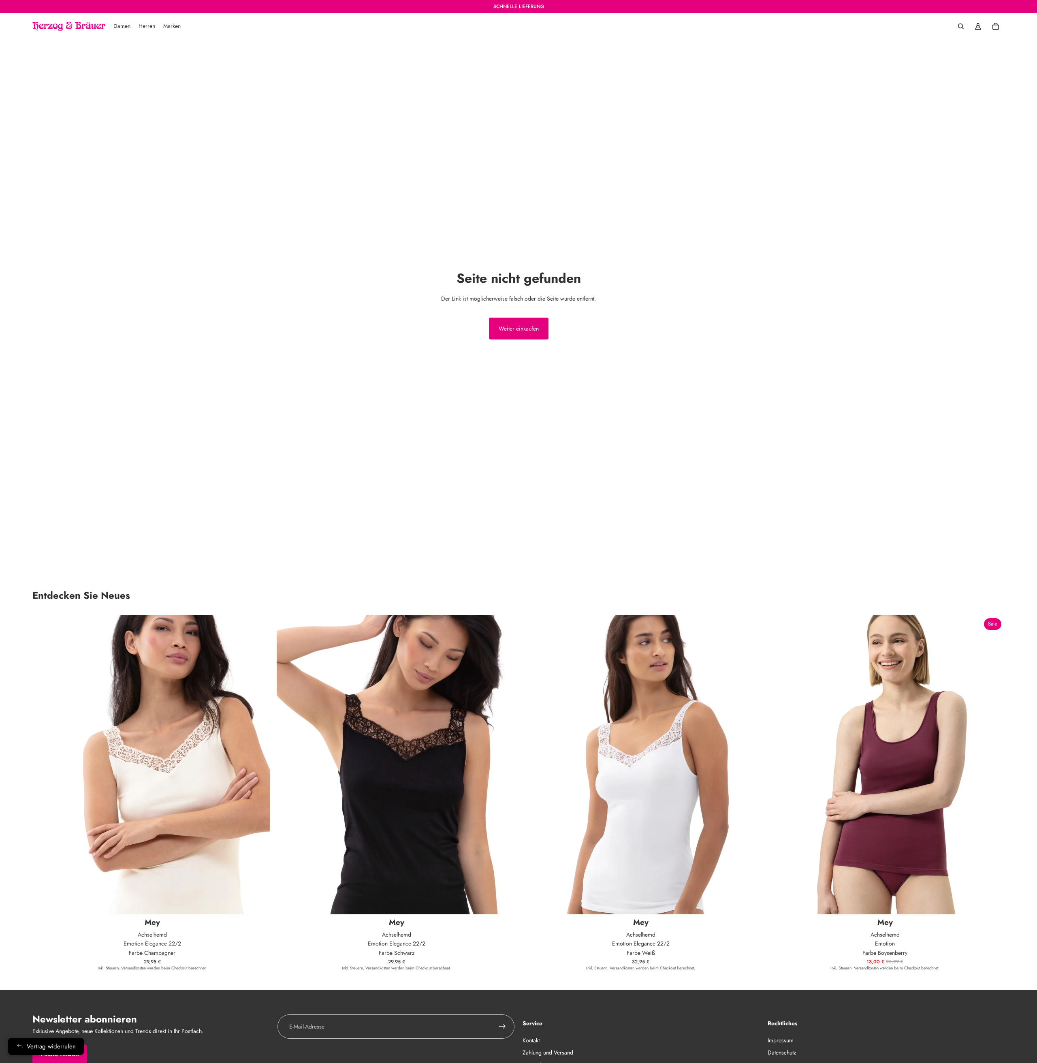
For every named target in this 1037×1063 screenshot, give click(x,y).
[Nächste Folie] (992, 765)
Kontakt (531, 1040)
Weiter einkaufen (519, 328)
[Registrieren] (502, 1026)
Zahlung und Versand (548, 1052)
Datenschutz (782, 1052)
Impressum (781, 1040)
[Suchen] (961, 26)
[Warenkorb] (996, 26)
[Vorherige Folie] (777, 765)
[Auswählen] (259, 901)
